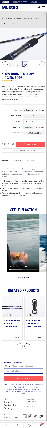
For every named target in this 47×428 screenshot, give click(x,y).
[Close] (23, 14)
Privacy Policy (8, 415)
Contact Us (10, 405)
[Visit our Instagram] (30, 416)
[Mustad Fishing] (6, 2)
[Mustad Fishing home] (10, 7)
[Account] (29, 425)
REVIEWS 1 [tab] (30, 161)
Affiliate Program (30, 401)
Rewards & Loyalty (30, 399)
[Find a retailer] (17, 425)
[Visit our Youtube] (35, 416)
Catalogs (9, 408)
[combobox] (34, 121)
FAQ (6, 399)
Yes (5, 24)
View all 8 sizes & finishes (22, 150)
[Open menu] (43, 7)
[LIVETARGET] (20, 2)
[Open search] (39, 7)
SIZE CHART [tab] (18, 161)
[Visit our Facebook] (25, 416)
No (13, 24)
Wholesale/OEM (29, 406)
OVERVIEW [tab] (5, 161)
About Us (9, 402)
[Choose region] (6, 425)
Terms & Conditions (11, 417)
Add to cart (32, 144)
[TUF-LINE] (34, 2)
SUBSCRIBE (23, 378)
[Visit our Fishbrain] (41, 416)
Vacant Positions (29, 404)
